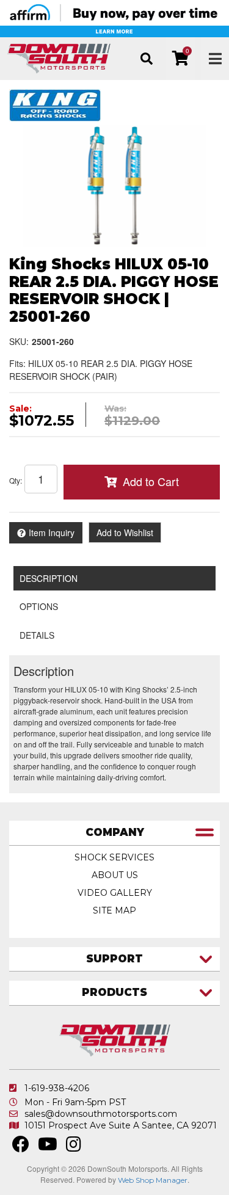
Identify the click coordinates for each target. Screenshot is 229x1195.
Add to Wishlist (124, 532)
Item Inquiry (52, 532)
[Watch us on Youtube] (47, 1147)
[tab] (114, 833)
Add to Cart (151, 481)
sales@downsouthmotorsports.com (100, 1114)
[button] (146, 58)
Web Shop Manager (152, 1180)
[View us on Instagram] (73, 1147)
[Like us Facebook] (20, 1147)
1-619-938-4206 (56, 1088)
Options (39, 606)
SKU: (19, 341)
